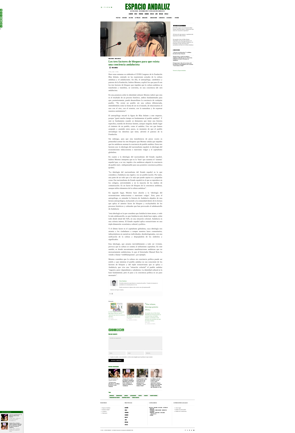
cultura (140, 395)
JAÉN (156, 14)
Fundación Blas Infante (115, 397)
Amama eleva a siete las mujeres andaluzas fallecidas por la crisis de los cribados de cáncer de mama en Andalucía (128, 382)
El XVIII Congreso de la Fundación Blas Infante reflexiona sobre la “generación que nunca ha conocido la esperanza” (183, 29)
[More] (1, 26)
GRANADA (147, 14)
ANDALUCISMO (111, 58)
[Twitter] (110, 294)
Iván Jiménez (115, 68)
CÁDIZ (135, 14)
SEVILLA (166, 14)
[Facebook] (117, 330)
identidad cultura (126, 397)
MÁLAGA (161, 14)
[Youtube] (120, 330)
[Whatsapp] (115, 330)
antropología (133, 395)
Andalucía (112, 395)
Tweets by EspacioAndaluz (179, 70)
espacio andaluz (153, 395)
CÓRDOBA (141, 14)
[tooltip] (104, 7)
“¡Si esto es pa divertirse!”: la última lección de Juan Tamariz (114, 384)
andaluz (126, 395)
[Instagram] (112, 294)
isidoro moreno (135, 397)
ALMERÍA (131, 14)
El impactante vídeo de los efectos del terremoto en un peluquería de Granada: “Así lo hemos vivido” (142, 382)
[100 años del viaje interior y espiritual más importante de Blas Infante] (135, 309)
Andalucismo (119, 395)
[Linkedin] (123, 330)
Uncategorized (118, 58)
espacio (146, 395)
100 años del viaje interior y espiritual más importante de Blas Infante (183, 35)
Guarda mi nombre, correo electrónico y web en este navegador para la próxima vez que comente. (131, 357)
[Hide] (0, 29)
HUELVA (152, 14)
